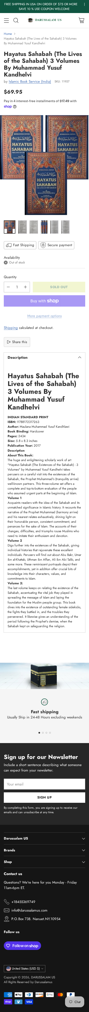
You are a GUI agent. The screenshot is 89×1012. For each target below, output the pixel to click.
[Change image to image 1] (9, 227)
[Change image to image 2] (22, 227)
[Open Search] (16, 20)
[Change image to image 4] (44, 227)
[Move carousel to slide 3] (46, 733)
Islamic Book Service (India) (30, 81)
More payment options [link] (44, 315)
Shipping (11, 327)
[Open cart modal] (81, 20)
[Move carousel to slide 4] (50, 733)
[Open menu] (6, 20)
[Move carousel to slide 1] (39, 733)
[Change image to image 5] (54, 227)
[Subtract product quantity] (8, 287)
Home (8, 34)
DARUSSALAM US (43, 977)
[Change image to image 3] (34, 227)
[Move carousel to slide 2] (43, 733)
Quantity (10, 277)
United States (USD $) (26, 968)
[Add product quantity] (25, 287)
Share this (19, 342)
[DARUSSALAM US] (44, 20)
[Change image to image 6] (65, 227)
